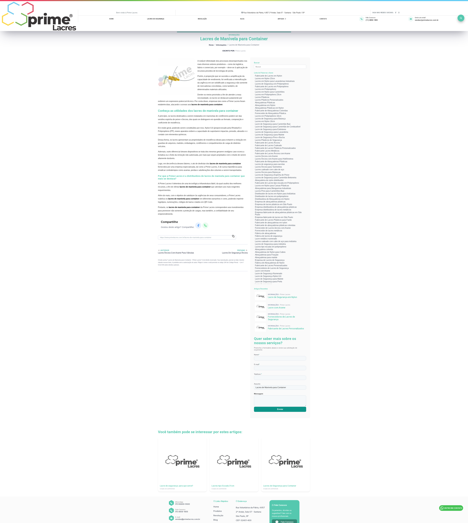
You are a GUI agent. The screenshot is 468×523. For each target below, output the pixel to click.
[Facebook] (395, 13)
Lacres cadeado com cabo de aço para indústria (275, 241)
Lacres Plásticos (262, 97)
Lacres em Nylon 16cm (265, 121)
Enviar (280, 409)
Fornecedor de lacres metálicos (268, 231)
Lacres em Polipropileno (265, 89)
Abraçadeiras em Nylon (265, 105)
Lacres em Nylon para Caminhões (269, 92)
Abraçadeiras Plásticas (265, 103)
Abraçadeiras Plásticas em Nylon (269, 108)
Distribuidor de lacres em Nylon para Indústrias (275, 194)
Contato (323, 19)
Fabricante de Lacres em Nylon (268, 76)
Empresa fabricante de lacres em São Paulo (274, 217)
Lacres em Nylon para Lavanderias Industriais (275, 81)
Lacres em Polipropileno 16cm (268, 116)
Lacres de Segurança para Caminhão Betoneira (275, 178)
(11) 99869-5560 (182, 504)
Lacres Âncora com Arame (266, 156)
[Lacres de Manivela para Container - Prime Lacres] (39, 16)
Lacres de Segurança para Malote (269, 135)
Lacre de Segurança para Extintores (270, 129)
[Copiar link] (233, 236)
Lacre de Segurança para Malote (269, 279)
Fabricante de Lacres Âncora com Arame (272, 153)
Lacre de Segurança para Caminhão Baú (272, 124)
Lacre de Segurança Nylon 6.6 (268, 276)
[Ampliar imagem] (176, 76)
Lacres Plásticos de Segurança (268, 140)
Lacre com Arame (262, 271)
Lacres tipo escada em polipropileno (270, 247)
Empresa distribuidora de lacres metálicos (273, 210)
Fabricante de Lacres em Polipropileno (271, 86)
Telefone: (258, 374)
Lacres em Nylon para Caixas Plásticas (272, 186)
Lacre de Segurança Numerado (268, 273)
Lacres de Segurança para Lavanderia (271, 132)
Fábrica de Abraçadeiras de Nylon (269, 263)
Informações (221, 45)
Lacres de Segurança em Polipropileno (272, 84)
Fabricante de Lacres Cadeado (268, 145)
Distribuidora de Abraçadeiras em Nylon (272, 199)
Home (111, 19)
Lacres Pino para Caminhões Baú (269, 191)
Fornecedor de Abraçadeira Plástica (270, 113)
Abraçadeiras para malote (266, 257)
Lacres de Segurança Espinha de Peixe (272, 175)
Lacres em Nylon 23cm (265, 78)
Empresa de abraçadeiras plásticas (270, 202)
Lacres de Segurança (155, 19)
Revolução (202, 19)
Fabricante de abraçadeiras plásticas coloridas (275, 225)
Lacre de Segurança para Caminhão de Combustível (277, 127)
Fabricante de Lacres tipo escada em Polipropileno (277, 183)
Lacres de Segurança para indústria (270, 244)
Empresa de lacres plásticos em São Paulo (273, 204)
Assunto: (257, 384)
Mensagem (258, 394)
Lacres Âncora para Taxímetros (268, 167)
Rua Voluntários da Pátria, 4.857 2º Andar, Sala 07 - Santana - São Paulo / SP (274, 13)
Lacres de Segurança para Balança (270, 119)
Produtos (217, 511)
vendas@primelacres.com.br (427, 20)
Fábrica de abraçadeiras (265, 233)
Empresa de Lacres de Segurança (269, 260)
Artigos (281, 19)
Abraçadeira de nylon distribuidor (269, 180)
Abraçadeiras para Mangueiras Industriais (273, 188)
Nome (256, 355)
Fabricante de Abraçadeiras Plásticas (271, 161)
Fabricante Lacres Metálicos (267, 151)
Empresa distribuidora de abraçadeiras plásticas (276, 207)
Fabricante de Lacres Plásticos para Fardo (273, 220)
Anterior (164, 250)
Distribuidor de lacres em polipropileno (271, 196)
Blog (242, 19)
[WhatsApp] (205, 225)
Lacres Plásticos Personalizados (269, 100)
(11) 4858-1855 (372, 20)
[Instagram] (399, 13)
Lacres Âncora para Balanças (268, 172)
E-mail (256, 364)
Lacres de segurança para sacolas (270, 164)
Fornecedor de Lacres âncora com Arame (273, 228)
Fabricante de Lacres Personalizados (271, 265)
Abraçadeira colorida (264, 249)
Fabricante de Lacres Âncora (267, 143)
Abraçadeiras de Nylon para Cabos (270, 252)
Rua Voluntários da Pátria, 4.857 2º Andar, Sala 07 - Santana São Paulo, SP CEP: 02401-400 (250, 514)
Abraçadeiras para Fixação (266, 255)
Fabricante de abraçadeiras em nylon (271, 223)
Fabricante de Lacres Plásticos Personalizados (275, 148)
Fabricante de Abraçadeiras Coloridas (271, 111)
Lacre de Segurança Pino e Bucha (270, 137)
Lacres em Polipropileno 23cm (268, 94)
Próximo (241, 250)
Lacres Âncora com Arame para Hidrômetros (274, 159)
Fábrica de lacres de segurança (268, 236)
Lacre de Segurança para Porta (268, 281)
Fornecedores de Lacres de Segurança (272, 268)
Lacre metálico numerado (266, 239)
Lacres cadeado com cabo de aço (269, 169)
